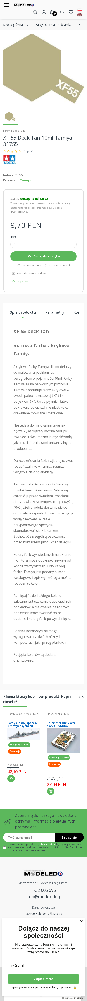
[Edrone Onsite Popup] (43, 500)
